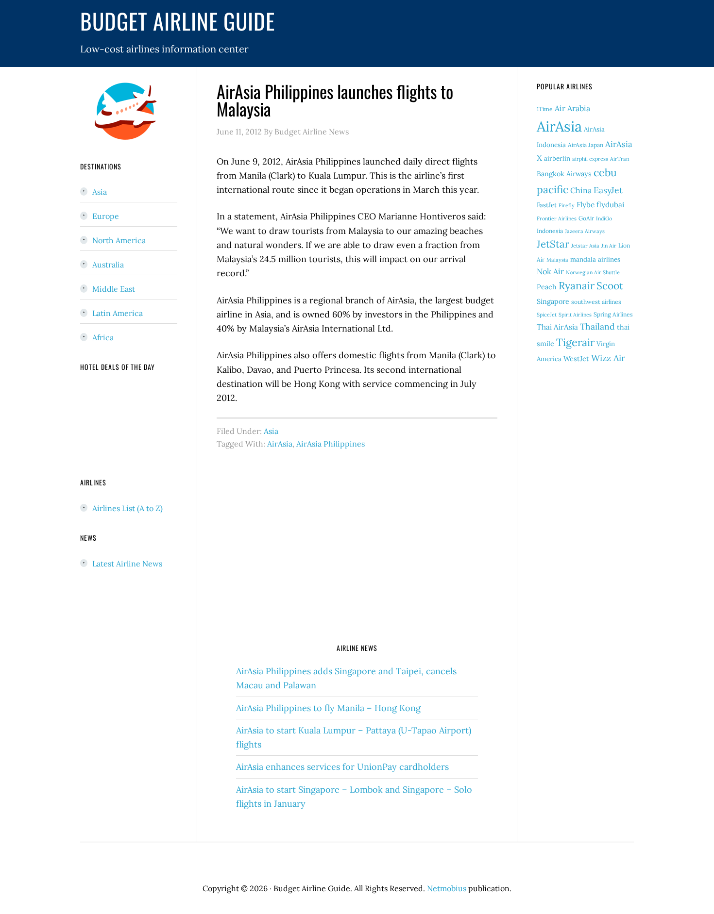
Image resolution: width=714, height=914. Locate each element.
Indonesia (550, 230)
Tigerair (575, 342)
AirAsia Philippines (330, 444)
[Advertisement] (357, 557)
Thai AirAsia (557, 327)
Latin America (117, 313)
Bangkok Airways (564, 173)
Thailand (597, 326)
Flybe (586, 204)
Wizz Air (608, 358)
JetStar (553, 244)
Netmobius (446, 888)
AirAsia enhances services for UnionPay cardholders (342, 766)
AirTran (619, 158)
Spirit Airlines (575, 314)
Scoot (609, 285)
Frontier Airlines (557, 218)
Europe (105, 216)
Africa (103, 337)
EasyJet (608, 190)
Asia (271, 431)
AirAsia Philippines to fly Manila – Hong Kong (328, 708)
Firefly (567, 205)
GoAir (586, 218)
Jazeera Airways (585, 231)
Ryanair (577, 285)
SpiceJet (547, 314)
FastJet (547, 205)
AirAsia (279, 444)
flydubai (610, 204)
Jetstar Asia (585, 245)
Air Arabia (572, 108)
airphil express (590, 158)
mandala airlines (595, 259)
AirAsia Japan (585, 145)
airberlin (557, 158)
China (581, 190)
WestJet (576, 358)
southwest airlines (596, 301)
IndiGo (604, 218)
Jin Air (608, 245)
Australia (108, 264)
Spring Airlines (613, 314)
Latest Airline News (127, 563)
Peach (547, 287)
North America (119, 240)
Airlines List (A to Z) (127, 508)
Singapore (553, 301)
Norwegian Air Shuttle (593, 272)
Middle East (113, 289)
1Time (545, 109)
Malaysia (557, 259)
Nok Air (550, 271)
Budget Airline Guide (177, 20)
